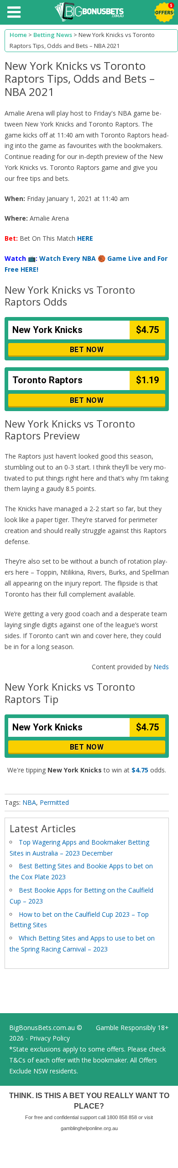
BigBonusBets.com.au (42, 1027)
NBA (29, 802)
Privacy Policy (50, 1038)
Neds (161, 666)
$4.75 (139, 770)
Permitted (54, 802)
